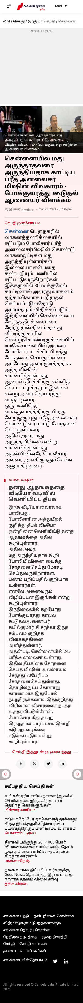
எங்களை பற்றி (16, 916)
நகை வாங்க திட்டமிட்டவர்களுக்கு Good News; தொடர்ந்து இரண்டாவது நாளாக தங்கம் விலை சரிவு (39, 875)
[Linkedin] (62, 764)
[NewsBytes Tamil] (31, 6)
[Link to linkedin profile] (66, 961)
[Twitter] (48, 764)
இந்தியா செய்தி (41, 22)
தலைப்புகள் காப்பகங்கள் (24, 951)
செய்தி (19, 22)
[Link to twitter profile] (55, 961)
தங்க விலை (16, 884)
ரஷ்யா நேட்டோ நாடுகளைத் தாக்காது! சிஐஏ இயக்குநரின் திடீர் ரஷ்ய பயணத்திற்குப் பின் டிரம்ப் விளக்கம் (41, 824)
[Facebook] (20, 764)
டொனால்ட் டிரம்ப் (20, 833)
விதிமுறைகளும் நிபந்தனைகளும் (32, 923)
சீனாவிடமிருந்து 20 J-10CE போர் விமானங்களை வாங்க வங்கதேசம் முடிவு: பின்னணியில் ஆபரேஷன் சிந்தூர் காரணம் (39, 849)
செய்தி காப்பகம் (33, 944)
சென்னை (17, 232)
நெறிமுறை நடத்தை (20, 937)
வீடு (6, 22)
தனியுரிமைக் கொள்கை (53, 916)
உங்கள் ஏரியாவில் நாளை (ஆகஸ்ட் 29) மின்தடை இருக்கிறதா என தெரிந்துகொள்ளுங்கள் (39, 801)
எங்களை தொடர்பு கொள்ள (26, 930)
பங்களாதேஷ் (17, 861)
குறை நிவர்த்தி (54, 937)
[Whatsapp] (34, 764)
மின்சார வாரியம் (20, 810)
